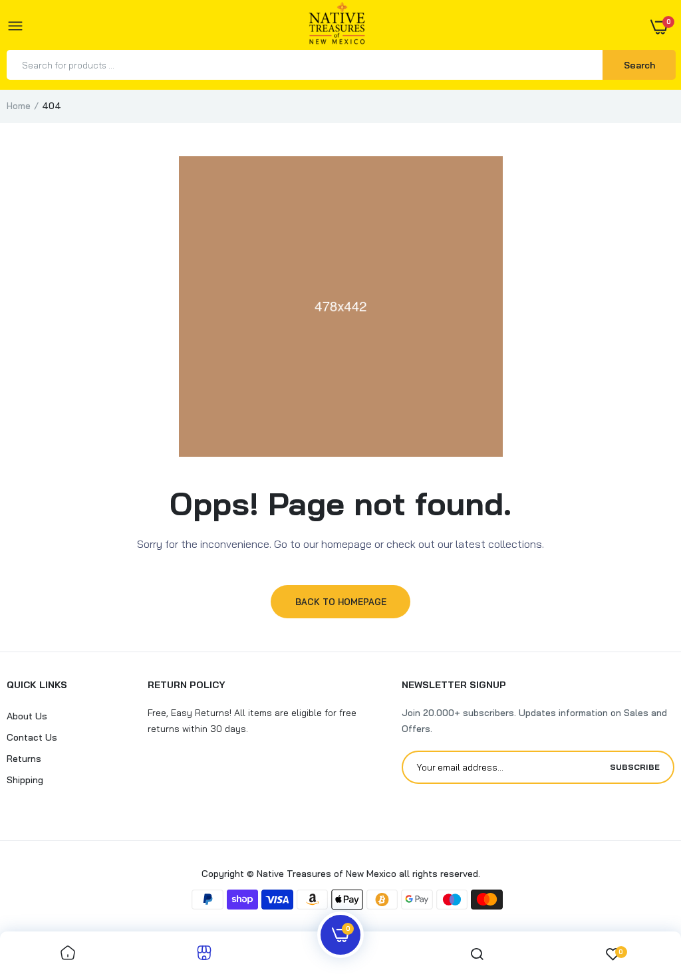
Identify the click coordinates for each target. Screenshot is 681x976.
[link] (67, 954)
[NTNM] (337, 27)
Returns (24, 759)
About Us (27, 716)
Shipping (25, 780)
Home (19, 106)
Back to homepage (340, 601)
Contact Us (32, 737)
